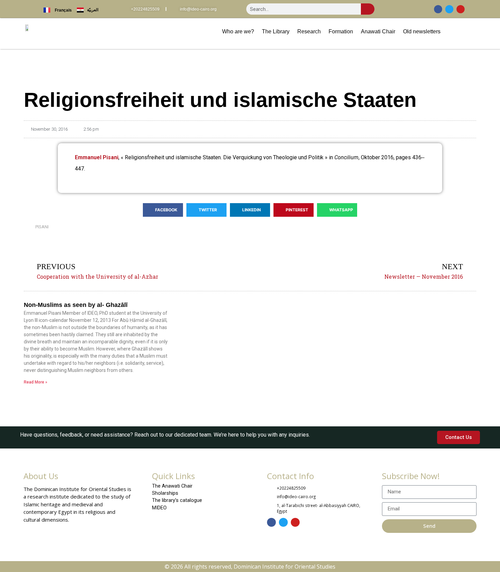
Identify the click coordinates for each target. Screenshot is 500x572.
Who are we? (238, 31)
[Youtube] (460, 9)
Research (309, 31)
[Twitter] (449, 9)
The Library (275, 31)
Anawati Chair (378, 31)
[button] (163, 210)
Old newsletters (421, 31)
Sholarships (165, 493)
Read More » (35, 382)
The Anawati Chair (172, 486)
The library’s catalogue (177, 500)
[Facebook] (438, 9)
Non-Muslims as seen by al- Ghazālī (76, 304)
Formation (341, 31)
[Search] (367, 9)
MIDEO (159, 508)
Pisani (42, 226)
